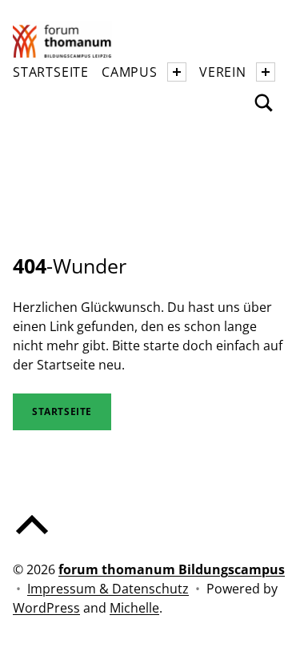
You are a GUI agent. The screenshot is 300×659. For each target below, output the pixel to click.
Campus (130, 72)
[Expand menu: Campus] (176, 72)
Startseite (51, 72)
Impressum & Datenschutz (108, 588)
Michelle (134, 608)
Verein (222, 72)
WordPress (46, 608)
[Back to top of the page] (32, 537)
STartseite (62, 411)
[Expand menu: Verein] (265, 72)
